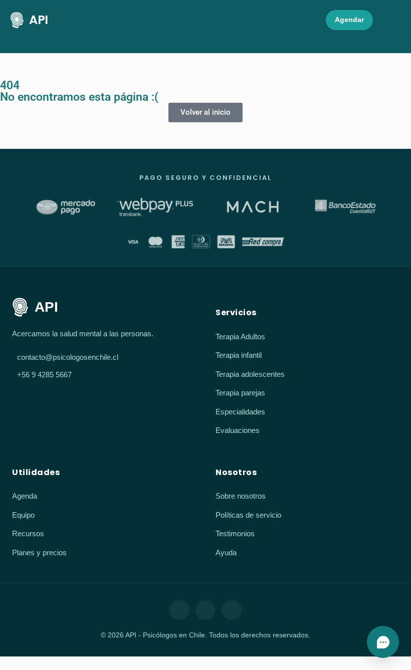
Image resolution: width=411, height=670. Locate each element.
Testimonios (235, 533)
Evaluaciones (238, 430)
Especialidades (240, 411)
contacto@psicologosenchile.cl (67, 357)
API (38, 20)
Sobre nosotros (241, 496)
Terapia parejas (240, 392)
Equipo (23, 515)
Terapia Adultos (240, 336)
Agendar (349, 20)
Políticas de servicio (248, 515)
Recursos (28, 533)
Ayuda (226, 552)
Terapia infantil (239, 355)
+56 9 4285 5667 (44, 374)
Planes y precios (39, 552)
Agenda (24, 496)
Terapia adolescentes (250, 374)
